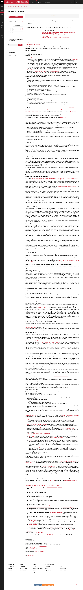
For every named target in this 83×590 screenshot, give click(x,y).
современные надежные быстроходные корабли (61, 194)
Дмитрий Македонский (68, 507)
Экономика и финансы (49, 574)
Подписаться (16, 16)
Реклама (34, 566)
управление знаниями (44, 447)
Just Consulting (74, 59)
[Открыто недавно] (2, 8)
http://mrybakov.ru (39, 551)
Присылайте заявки (30, 534)
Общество (62, 574)
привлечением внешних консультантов (61, 460)
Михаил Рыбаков (14, 48)
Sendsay (34, 570)
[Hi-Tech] (2, 19)
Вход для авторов (11, 566)
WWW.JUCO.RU (49, 534)
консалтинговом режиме (49, 466)
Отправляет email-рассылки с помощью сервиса (22, 2)
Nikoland (77, 584)
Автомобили (47, 566)
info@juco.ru (71, 107)
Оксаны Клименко (33, 524)
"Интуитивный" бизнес (30, 415)
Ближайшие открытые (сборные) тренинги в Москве (55, 37)
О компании (22, 566)
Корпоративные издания (38, 568)
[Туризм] (2, 36)
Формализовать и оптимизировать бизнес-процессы (40, 419)
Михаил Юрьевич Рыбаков (31, 111)
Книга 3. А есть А (32, 261)
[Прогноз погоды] (2, 29)
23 (15, 30)
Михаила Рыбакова (52, 487)
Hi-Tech (46, 576)
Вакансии (22, 572)
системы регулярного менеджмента (70, 415)
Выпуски (32, 2)
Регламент (10, 570)
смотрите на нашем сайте (70, 480)
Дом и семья (62, 576)
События (34, 574)
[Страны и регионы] (2, 34)
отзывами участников (71, 519)
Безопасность (23, 570)
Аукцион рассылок (36, 572)
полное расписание (39, 532)
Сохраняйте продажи (30, 327)
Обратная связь (23, 574)
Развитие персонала (33, 447)
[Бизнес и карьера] (2, 12)
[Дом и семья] (2, 14)
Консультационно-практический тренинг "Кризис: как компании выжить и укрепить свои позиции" (58, 33)
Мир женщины (48, 570)
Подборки (47, 2)
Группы (39, 2)
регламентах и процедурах (67, 428)
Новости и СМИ (63, 570)
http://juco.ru (32, 547)
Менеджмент (26, 6)
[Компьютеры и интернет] (2, 21)
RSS (22, 21)
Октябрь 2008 (17, 25)
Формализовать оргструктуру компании (37, 424)
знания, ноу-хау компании (56, 320)
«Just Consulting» (55, 71)
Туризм (46, 568)
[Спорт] (2, 31)
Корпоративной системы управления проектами (49, 525)
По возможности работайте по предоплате (35, 340)
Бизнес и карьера (11, 6)
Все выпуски (53, 15)
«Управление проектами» (40, 71)
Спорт (61, 566)
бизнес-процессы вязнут (36, 427)
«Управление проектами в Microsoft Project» (59, 527)
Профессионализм (18, 6)
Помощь (9, 572)
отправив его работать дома (61, 376)
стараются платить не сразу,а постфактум (51, 342)
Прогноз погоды (63, 568)
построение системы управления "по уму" (67, 186)
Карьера (60, 487)
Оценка (30, 440)
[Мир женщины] (2, 17)
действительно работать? (57, 437)
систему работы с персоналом (43, 433)
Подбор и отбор (32, 435)
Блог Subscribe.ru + (24, 568)
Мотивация (31, 436)
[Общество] (2, 27)
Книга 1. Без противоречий (65, 260)
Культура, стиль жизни (64, 577)
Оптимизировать (31, 433)
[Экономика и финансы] (2, 38)
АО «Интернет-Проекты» (18, 584)
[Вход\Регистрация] (72, 2)
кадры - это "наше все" (43, 307)
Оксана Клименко (31, 70)
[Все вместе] (2, 6)
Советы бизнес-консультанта (16, 11)
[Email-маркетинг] (2, 40)
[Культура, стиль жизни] (2, 23)
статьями (33, 520)
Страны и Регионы (63, 572)
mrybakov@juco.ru (33, 548)
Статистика (12, 52)
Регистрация (10, 568)
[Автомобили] (2, 10)
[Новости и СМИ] (2, 25)
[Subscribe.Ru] (9, 2)
